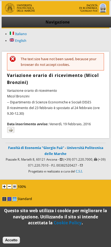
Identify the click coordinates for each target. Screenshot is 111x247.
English (20, 41)
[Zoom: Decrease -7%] (9, 186)
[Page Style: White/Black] (4, 199)
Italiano (20, 34)
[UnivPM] (55, 14)
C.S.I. (79, 171)
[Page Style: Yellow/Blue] (9, 199)
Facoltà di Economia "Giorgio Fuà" (36, 148)
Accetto (11, 240)
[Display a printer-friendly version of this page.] (11, 130)
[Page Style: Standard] (14, 199)
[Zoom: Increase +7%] (4, 186)
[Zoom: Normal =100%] (14, 186)
